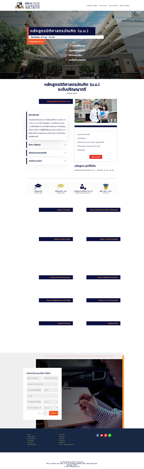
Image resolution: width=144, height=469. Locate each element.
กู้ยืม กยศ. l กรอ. (106, 191)
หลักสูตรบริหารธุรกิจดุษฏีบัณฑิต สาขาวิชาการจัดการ (96, 333)
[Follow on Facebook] (97, 435)
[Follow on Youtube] (101, 435)
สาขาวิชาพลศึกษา (43, 332)
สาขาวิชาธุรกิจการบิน (44, 256)
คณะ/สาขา (103, 5)
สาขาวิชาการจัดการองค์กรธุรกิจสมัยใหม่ (97, 225)
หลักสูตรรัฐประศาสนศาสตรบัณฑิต (95, 311)
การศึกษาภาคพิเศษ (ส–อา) (83, 191)
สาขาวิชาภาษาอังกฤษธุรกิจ (46, 286)
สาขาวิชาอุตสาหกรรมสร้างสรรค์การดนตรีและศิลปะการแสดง (97, 248)
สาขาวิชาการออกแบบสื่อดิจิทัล (94, 288)
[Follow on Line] (109, 435)
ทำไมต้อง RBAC (92, 5)
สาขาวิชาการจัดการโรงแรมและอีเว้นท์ (49, 254)
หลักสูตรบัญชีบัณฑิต (44, 218)
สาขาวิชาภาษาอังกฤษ (44, 334)
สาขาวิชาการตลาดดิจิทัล (92, 218)
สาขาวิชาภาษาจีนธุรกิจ (44, 288)
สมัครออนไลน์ (95, 157)
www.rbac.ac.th (36, 42)
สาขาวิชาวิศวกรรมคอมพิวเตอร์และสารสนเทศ (49, 310)
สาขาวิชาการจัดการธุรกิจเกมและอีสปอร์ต (97, 227)
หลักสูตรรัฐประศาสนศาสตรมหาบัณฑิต (96, 345)
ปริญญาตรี (38, 191)
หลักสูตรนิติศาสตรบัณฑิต (92, 309)
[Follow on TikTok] (105, 435)
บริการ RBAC (113, 5)
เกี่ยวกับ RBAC (125, 5)
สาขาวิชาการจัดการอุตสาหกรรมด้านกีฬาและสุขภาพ (48, 251)
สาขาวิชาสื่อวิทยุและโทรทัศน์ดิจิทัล (95, 286)
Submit (53, 413)
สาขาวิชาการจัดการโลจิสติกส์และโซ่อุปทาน (50, 248)
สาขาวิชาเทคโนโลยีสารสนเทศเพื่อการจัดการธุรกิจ (98, 221)
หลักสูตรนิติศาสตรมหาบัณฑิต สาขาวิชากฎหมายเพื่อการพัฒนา (97, 341)
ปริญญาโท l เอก (60, 191)
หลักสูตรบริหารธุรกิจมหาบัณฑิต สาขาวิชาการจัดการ (96, 337)
